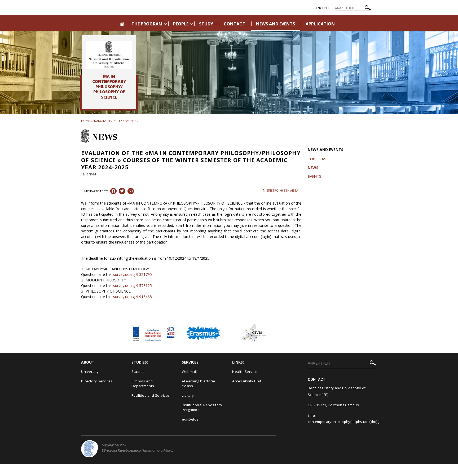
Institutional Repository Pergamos (202, 407)
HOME (85, 121)
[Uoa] (89, 448)
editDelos (190, 419)
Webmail (189, 371)
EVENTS (314, 176)
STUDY (206, 24)
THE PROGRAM (146, 24)
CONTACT (234, 24)
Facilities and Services (150, 395)
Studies (138, 371)
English (322, 8)
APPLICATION (320, 24)
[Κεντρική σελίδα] (109, 55)
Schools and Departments (142, 383)
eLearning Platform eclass (198, 383)
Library (188, 395)
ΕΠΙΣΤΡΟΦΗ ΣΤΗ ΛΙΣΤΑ (282, 190)
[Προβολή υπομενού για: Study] (216, 23)
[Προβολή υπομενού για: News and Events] (298, 23)
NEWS (313, 167)
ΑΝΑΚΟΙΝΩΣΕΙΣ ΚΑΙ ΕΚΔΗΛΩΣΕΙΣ (114, 121)
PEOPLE (180, 24)
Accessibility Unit (246, 381)
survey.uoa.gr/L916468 (132, 296)
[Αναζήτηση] (367, 8)
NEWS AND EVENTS (275, 24)
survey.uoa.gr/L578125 (132, 285)
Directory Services (97, 381)
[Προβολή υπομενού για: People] (191, 23)
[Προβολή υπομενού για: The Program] (165, 23)
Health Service (244, 371)
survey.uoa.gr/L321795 (132, 274)
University (90, 371)
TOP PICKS (317, 158)
